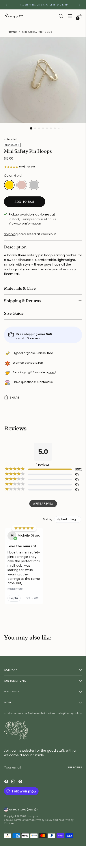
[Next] (79, 4)
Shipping (11, 234)
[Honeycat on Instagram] (13, 782)
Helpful (14, 598)
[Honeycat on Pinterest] (20, 782)
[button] (43, 167)
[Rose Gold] (21, 185)
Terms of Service (24, 820)
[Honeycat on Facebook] (6, 782)
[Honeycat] (14, 16)
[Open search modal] (60, 16)
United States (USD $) (22, 809)
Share (14, 398)
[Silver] (34, 185)
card (52, 372)
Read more (14, 589)
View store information (25, 223)
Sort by (47, 519)
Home (12, 32)
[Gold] (9, 185)
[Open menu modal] (70, 16)
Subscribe (74, 767)
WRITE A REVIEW (43, 503)
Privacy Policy (44, 820)
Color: (13, 175)
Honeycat (33, 816)
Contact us (45, 382)
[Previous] (6, 4)
